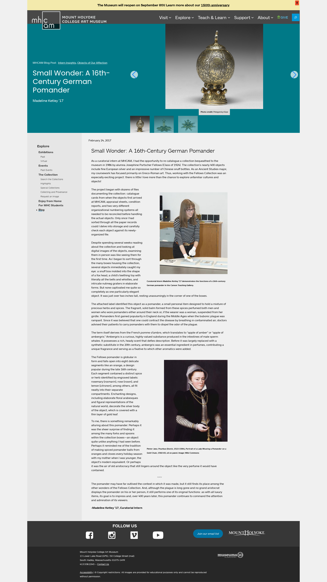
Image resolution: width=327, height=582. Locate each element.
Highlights (46, 183)
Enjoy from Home (50, 201)
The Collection (48, 174)
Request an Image (50, 196)
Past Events (46, 170)
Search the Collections (52, 179)
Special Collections (50, 187)
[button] (134, 74)
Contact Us (103, 564)
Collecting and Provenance (54, 192)
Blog (41, 209)
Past (43, 156)
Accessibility (86, 572)
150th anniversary (215, 5)
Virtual (44, 161)
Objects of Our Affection (92, 62)
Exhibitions (45, 152)
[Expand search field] (295, 17)
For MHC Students (50, 205)
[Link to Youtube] (158, 535)
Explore (43, 146)
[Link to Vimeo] (134, 535)
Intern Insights (67, 62)
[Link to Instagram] (111, 535)
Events (43, 165)
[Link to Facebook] (89, 535)
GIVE (284, 17)
